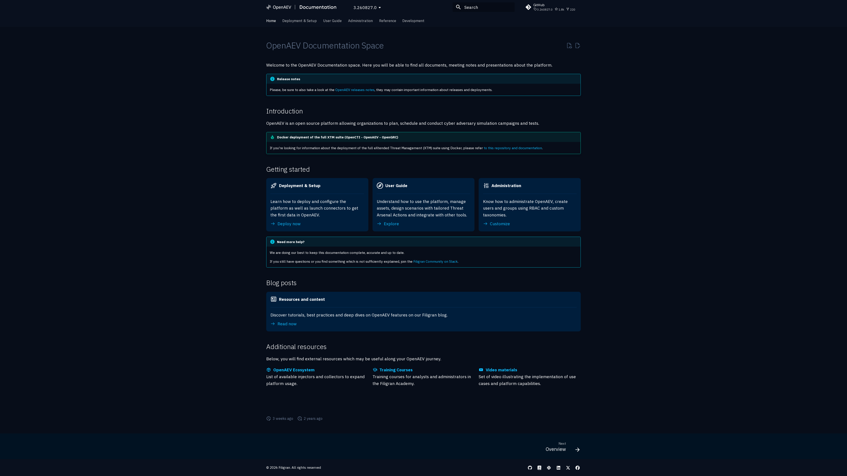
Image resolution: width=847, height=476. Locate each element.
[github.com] (530, 467)
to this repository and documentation (513, 148)
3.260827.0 (365, 7)
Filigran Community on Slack (435, 261)
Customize (499, 223)
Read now (286, 323)
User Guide (332, 21)
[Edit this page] (577, 45)
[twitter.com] (568, 467)
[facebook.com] (577, 467)
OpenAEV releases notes (355, 89)
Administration (360, 21)
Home (271, 21)
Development (413, 21)
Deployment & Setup (299, 21)
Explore (391, 223)
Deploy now (288, 223)
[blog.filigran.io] (539, 467)
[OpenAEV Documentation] (302, 7)
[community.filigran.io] (549, 467)
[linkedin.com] (558, 467)
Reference (387, 21)
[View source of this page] (569, 45)
